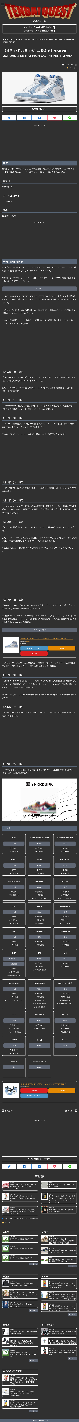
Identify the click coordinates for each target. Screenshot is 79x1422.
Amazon (62, 648)
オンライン (14, 959)
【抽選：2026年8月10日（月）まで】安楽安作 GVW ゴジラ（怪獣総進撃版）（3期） (62, 1352)
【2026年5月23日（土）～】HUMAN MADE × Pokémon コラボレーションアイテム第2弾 (23, 1295)
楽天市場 (34, 653)
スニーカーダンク (40, 630)
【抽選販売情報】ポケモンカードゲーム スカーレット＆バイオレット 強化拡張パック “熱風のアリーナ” (62, 1285)
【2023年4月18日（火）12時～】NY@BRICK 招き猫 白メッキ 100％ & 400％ (22, 1198)
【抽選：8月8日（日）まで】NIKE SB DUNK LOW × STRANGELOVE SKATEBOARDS (23, 1187)
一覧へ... (34, 1264)
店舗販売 (14, 964)
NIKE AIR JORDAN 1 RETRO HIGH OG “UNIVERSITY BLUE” (43, 1084)
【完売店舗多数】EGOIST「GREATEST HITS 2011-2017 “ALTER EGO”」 (23, 1354)
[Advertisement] (39, 142)
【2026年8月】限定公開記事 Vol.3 (21, 1258)
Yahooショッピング (34, 648)
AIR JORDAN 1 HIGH (31, 1219)
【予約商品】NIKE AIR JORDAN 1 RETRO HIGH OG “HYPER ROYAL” (46, 639)
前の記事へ (9, 1111)
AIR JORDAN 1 (18, 1219)
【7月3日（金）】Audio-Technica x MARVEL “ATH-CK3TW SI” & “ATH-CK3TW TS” (22, 1343)
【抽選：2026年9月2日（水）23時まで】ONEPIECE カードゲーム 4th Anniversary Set (22, 1393)
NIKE (10, 1219)
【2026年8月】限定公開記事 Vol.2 (21, 1248)
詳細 (14, 844)
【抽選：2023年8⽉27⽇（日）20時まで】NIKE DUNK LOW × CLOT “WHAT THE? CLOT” (23, 1212)
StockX (40, 288)
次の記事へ (69, 1111)
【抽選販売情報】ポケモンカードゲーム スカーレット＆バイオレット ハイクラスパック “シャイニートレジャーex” (62, 1308)
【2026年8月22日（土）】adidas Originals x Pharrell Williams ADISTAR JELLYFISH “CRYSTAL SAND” (61, 1241)
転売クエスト (44, 1420)
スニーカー (73, 68)
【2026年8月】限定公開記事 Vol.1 (21, 1239)
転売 (6, 1219)
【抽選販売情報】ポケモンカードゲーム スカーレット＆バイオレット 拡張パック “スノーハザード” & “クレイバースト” (62, 1297)
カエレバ (28, 641)
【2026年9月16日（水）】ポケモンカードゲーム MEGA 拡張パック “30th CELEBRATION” (23, 1405)
